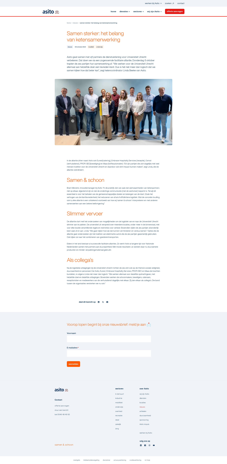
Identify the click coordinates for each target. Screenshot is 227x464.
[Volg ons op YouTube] (154, 445)
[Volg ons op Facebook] (145, 445)
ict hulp (147, 460)
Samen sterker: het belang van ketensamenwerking (98, 23)
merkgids (76, 460)
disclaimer (106, 460)
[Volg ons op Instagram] (149, 445)
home (69, 23)
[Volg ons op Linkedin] (141, 445)
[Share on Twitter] (103, 302)
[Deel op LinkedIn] (98, 302)
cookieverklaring (135, 460)
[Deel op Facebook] (107, 302)
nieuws (75, 23)
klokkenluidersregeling (91, 460)
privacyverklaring (120, 460)
